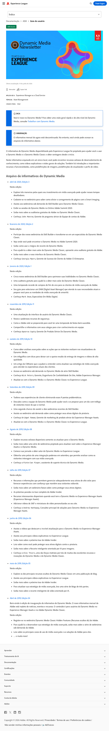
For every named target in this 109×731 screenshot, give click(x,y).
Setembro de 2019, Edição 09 (22, 387)
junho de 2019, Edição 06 (20, 518)
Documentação (12, 21)
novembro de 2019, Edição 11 (22, 304)
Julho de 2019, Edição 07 (20, 470)
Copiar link (23, 89)
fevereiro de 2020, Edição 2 (21, 224)
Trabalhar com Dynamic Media (41, 121)
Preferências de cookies (80, 720)
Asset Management (21, 99)
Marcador (12, 89)
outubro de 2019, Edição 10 (21, 339)
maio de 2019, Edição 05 (20, 563)
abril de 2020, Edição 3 (19, 181)
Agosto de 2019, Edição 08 (21, 429)
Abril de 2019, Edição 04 (20, 598)
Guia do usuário (37, 21)
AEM (25, 21)
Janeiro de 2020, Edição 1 (20, 266)
